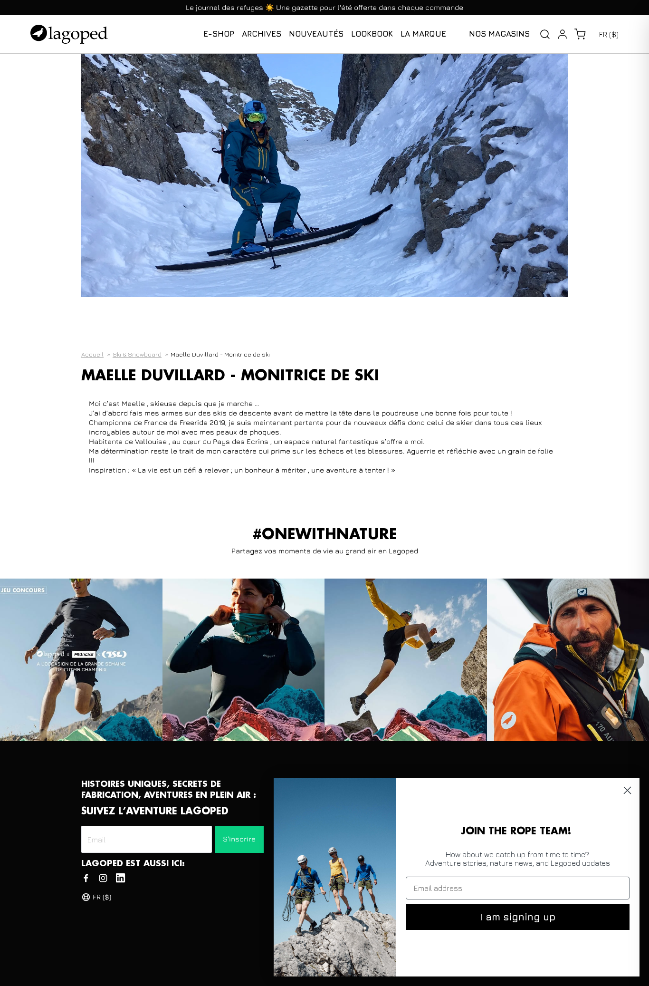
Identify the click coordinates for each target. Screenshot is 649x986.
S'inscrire (239, 839)
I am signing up (517, 916)
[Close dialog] (627, 790)
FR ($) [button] (609, 34)
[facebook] (86, 878)
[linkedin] (120, 878)
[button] (580, 34)
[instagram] (103, 878)
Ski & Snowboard (137, 354)
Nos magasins (499, 34)
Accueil (92, 354)
